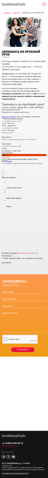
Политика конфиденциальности (15, 473)
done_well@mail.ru (9, 446)
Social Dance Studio (27, 253)
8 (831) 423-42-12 (14, 443)
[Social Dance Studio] (13, 4)
